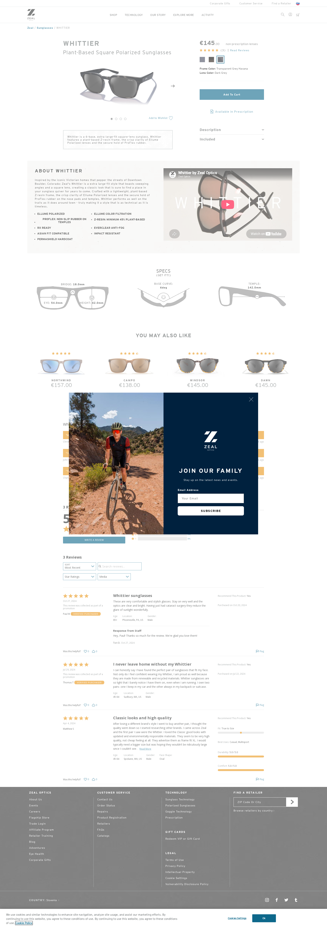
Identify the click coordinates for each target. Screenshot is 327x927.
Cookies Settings (237, 918)
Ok (263, 918)
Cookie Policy (24, 923)
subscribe (211, 511)
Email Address (188, 489)
